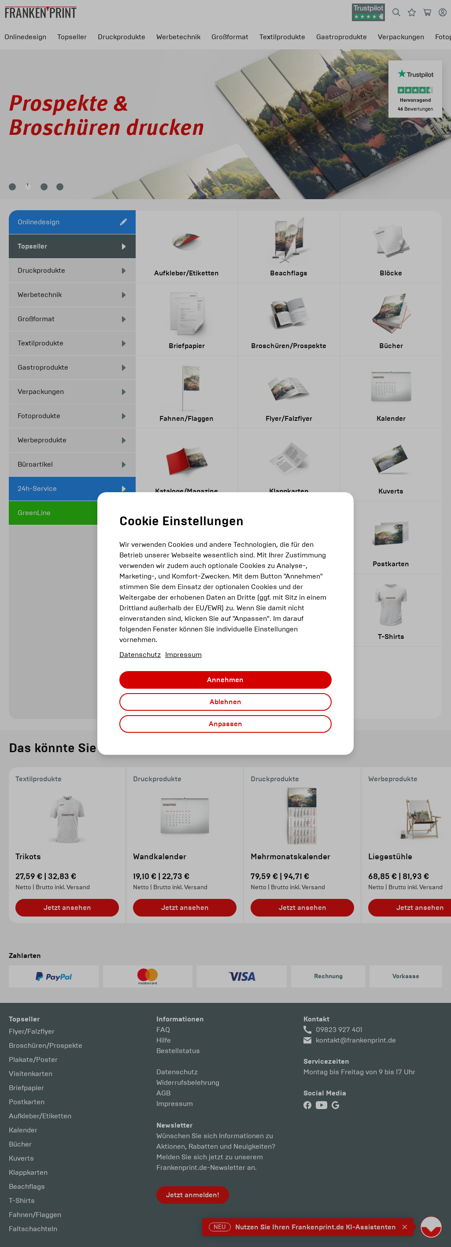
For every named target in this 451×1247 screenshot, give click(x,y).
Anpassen (225, 724)
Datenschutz (140, 654)
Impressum (183, 654)
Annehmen (225, 679)
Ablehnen (225, 702)
